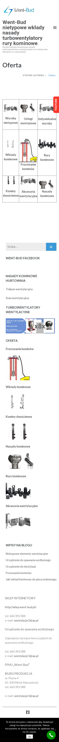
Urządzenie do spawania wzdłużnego (28, 560)
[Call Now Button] (51, 735)
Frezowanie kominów (18, 573)
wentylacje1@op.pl (26, 620)
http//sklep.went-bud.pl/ (20, 607)
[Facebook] (28, 712)
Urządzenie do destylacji (21, 566)
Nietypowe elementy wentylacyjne (27, 553)
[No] (55, 730)
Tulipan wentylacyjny (19, 289)
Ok (29, 737)
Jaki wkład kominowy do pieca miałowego (31, 579)
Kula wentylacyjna (17, 298)
